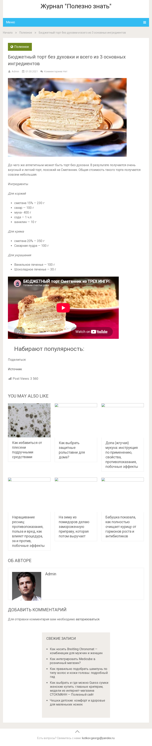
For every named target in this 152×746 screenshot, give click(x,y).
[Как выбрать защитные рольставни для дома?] (76, 420)
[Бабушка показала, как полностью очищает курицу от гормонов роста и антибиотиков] (122, 495)
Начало (8, 32)
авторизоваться (87, 619)
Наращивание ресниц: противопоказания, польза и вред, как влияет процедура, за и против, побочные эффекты (28, 531)
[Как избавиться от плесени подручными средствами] (29, 420)
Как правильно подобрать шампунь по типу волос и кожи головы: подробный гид (79, 673)
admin (15, 71)
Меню (10, 22)
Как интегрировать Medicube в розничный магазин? (72, 661)
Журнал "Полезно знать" (76, 6)
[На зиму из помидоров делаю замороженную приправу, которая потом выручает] (76, 495)
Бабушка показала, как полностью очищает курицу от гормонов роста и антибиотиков (120, 526)
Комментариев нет (55, 71)
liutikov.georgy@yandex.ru (98, 738)
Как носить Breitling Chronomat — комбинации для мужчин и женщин (76, 651)
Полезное (25, 32)
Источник (15, 369)
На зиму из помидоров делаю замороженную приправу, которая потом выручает (74, 526)
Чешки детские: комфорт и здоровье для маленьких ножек (77, 702)
